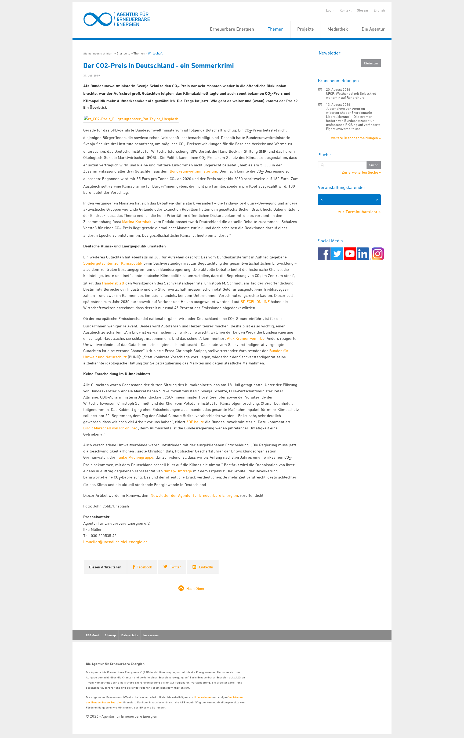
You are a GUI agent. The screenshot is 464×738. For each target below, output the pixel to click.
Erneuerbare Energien (232, 29)
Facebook (144, 567)
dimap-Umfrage (178, 471)
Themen (276, 29)
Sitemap (110, 635)
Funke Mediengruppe (135, 457)
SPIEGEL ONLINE (255, 301)
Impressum (150, 635)
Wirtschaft (155, 53)
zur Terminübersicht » (359, 211)
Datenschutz (129, 635)
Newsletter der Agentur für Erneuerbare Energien (194, 495)
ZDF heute (195, 421)
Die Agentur (373, 29)
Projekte (305, 29)
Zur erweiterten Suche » (361, 172)
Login (330, 10)
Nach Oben (195, 588)
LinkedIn (206, 567)
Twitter (175, 567)
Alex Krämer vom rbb (245, 338)
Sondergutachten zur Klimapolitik (112, 263)
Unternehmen (203, 697)
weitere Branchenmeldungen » (356, 138)
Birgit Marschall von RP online (109, 428)
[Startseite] (116, 19)
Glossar (362, 10)
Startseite (123, 53)
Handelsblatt (113, 283)
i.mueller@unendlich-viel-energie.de (115, 541)
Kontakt (345, 10)
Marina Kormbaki (137, 221)
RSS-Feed (92, 635)
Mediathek (338, 29)
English (379, 10)
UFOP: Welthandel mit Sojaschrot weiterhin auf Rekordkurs (351, 95)
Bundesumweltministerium (193, 171)
